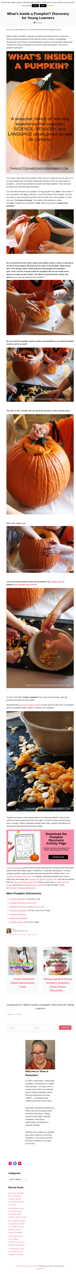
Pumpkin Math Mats (17, 899)
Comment (65, 1027)
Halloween (12, 934)
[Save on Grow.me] (3, 643)
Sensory (34, 934)
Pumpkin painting (13, 868)
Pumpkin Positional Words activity (22, 888)
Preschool (18, 934)
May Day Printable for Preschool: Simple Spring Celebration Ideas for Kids (16, 1199)
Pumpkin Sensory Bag (18, 922)
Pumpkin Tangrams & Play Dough (22, 903)
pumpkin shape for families (33, 885)
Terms (35, 1266)
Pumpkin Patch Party (17, 914)
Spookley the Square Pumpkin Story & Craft (26, 907)
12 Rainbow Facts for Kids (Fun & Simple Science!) (16, 1252)
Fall (7, 934)
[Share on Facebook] (3, 635)
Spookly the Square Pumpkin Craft (43, 879)
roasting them (56, 582)
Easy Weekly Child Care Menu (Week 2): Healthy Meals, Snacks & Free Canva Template (16, 1226)
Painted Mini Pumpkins (18, 918)
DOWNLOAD (58, 857)
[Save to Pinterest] (3, 639)
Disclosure (27, 1266)
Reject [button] (43, 5)
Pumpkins (24, 934)
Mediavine (40, 1268)
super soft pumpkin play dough (25, 882)
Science (29, 934)
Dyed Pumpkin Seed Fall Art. (25, 585)
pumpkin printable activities (30, 705)
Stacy (15, 929)
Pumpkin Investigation (18, 911)
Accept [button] (35, 5)
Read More (50, 5)
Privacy (19, 1266)
